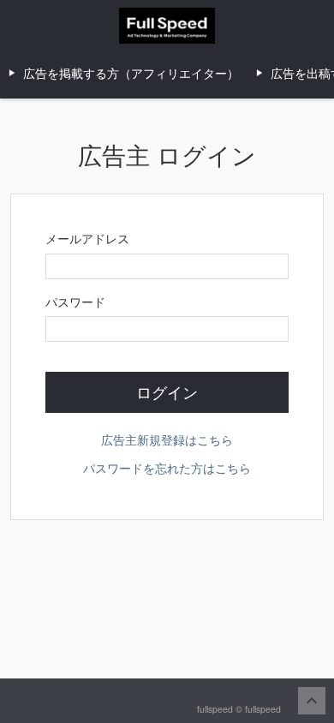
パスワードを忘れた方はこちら (167, 467)
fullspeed (263, 708)
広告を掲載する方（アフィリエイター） (131, 72)
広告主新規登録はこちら (167, 439)
